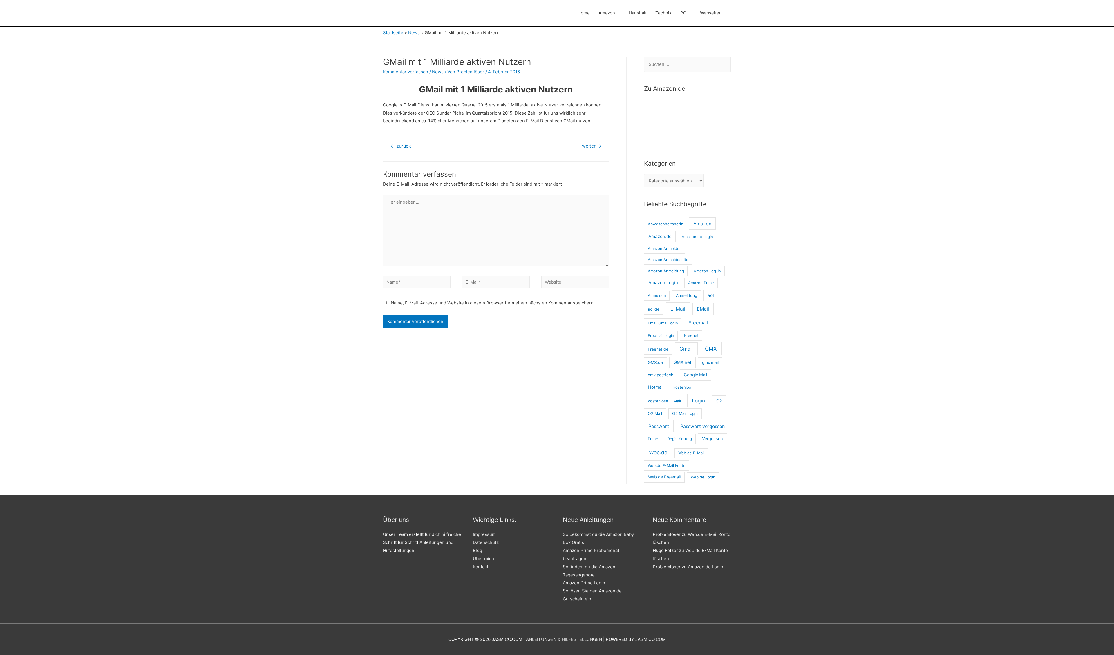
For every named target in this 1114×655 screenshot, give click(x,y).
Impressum (484, 534)
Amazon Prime (701, 282)
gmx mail (710, 362)
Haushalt (638, 13)
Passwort (658, 426)
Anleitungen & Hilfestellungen (564, 639)
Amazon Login (663, 282)
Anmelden (657, 295)
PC (683, 13)
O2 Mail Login (685, 413)
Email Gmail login (663, 323)
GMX (711, 349)
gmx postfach (660, 375)
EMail (703, 309)
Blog (477, 550)
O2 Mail (655, 413)
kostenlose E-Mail (664, 401)
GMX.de (655, 362)
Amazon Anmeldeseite (668, 259)
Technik (663, 13)
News (438, 72)
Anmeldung (686, 295)
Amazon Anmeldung (666, 270)
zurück (400, 146)
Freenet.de (658, 349)
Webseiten (711, 13)
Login (698, 401)
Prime (653, 438)
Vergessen (712, 438)
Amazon (606, 13)
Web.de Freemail (664, 477)
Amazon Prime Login (584, 582)
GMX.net (683, 362)
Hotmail (655, 387)
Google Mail (695, 375)
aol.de (653, 309)
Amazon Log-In (707, 270)
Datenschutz (486, 542)
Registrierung (680, 438)
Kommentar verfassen (405, 72)
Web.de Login (703, 477)
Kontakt (480, 566)
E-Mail (677, 309)
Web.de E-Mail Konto (667, 465)
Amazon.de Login (697, 236)
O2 (719, 401)
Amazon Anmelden (665, 248)
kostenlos (682, 387)
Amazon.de (660, 236)
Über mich (483, 558)
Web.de (658, 452)
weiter (591, 146)
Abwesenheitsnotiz (665, 224)
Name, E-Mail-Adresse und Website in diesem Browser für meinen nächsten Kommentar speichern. (493, 303)
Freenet (691, 335)
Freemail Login (661, 335)
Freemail (698, 323)
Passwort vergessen (702, 426)
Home (584, 13)
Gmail (686, 349)
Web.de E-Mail (691, 453)
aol (711, 295)
